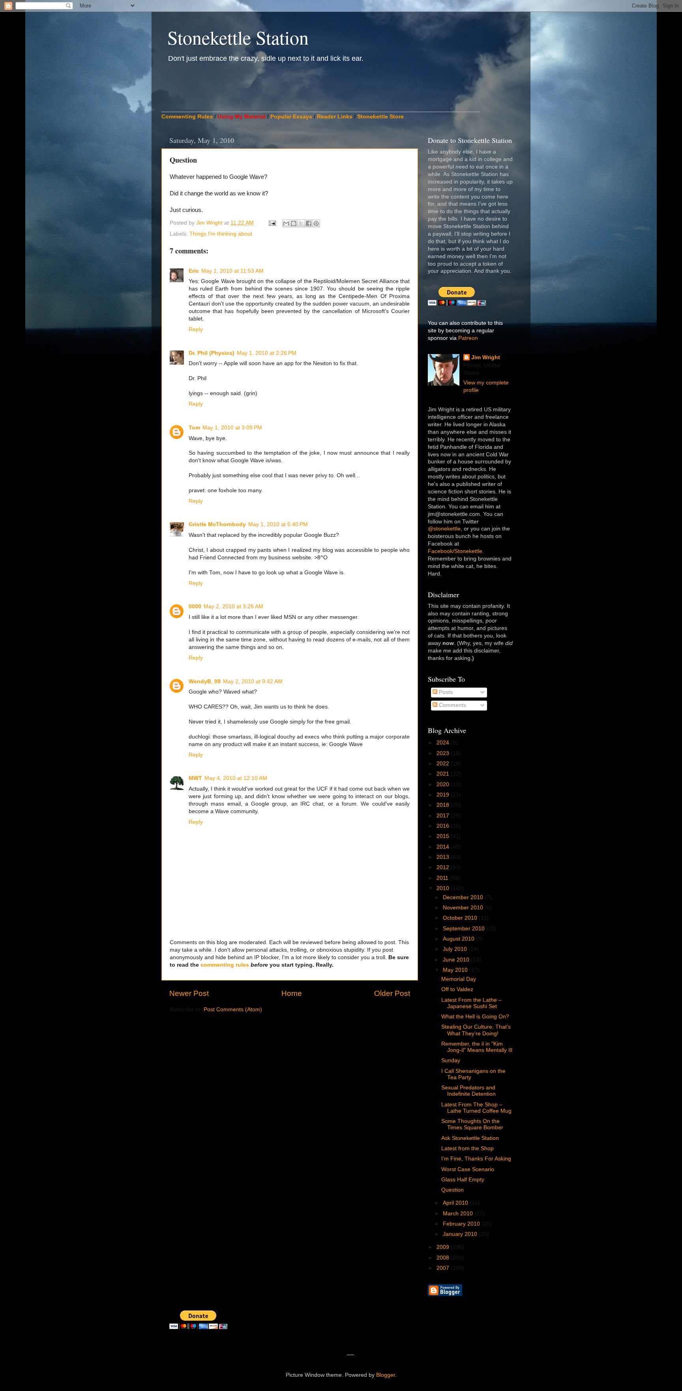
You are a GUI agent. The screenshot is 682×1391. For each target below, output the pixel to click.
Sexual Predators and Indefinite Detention (468, 1091)
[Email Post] (271, 223)
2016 (444, 826)
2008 (444, 1258)
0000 (195, 606)
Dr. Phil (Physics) (211, 353)
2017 (444, 816)
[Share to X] (301, 223)
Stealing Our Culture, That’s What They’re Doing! (476, 1030)
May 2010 (456, 970)
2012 (444, 867)
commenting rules (224, 965)
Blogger (385, 1375)
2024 (444, 743)
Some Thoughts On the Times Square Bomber (472, 1124)
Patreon (468, 338)
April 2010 (456, 1203)
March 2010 (458, 1214)
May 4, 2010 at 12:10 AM (235, 778)
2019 (444, 795)
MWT (195, 778)
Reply (196, 329)
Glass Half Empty (462, 1180)
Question (452, 1190)
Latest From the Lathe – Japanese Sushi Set (471, 1003)
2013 (444, 857)
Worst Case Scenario (467, 1169)
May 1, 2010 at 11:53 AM (232, 271)
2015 (444, 836)
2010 (444, 888)
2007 (444, 1268)
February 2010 (462, 1224)
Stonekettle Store (380, 117)
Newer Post (189, 993)
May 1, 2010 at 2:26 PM (266, 353)
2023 (444, 753)
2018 (444, 805)
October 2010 (461, 918)
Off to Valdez (457, 989)
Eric (194, 271)
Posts (445, 692)
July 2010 (455, 949)
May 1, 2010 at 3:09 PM (232, 428)
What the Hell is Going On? (475, 1017)
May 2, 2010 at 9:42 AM (253, 681)
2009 (444, 1247)
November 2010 (464, 908)
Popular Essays (291, 117)
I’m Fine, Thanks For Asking (476, 1159)
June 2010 (457, 960)
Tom (194, 428)
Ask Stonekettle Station (470, 1138)
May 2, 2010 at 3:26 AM (233, 606)
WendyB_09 (205, 681)
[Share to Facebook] (309, 223)
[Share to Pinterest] (316, 223)
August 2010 (459, 939)
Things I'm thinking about (220, 234)
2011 (443, 878)
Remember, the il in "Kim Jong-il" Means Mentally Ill (476, 1047)
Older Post (392, 993)
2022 (444, 764)
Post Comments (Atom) (233, 1009)
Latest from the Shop (467, 1148)
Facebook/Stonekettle (455, 551)
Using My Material (241, 117)
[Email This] (286, 223)
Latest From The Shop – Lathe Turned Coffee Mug (476, 1108)
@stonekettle (444, 529)
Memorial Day (458, 979)
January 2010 (461, 1234)
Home (291, 993)
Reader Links (334, 117)
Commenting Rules (187, 117)
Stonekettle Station (238, 37)
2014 (444, 847)
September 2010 (464, 929)
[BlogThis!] (294, 223)
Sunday (450, 1060)
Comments (451, 705)
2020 (444, 784)
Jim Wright (485, 357)
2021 (444, 774)
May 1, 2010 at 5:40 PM (278, 524)
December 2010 (464, 897)
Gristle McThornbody (217, 524)
